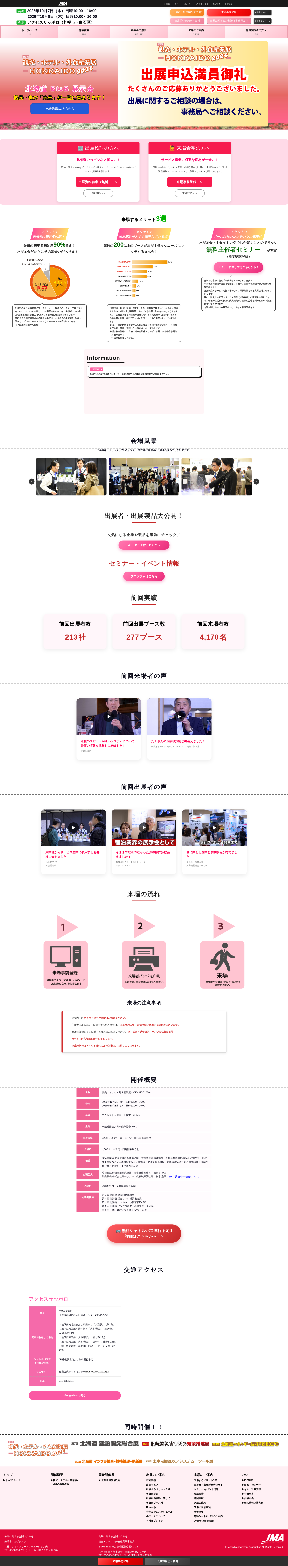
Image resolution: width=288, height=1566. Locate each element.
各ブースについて (155, 1516)
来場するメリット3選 (205, 1480)
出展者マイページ (262, 21)
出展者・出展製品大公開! (187, 12)
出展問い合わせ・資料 (187, 20)
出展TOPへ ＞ (98, 193)
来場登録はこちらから (60, 108)
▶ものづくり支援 (251, 1489)
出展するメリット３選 (158, 1489)
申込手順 (151, 1507)
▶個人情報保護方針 (252, 1502)
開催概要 (199, 1511)
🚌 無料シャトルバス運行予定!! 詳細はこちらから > (144, 1233)
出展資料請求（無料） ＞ (98, 182)
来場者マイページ (262, 12)
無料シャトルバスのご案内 (208, 1516)
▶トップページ (11, 1480)
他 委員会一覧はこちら (184, 1176)
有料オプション (154, 1520)
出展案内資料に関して (158, 1498)
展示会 (187, 4)
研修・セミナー (173, 4)
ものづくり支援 (201, 4)
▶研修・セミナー (251, 1485)
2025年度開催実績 (204, 1520)
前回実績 (151, 1480)
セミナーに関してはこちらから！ (238, 267)
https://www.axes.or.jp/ (97, 1371)
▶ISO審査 (247, 1480)
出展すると (152, 1485)
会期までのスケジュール (159, 1511)
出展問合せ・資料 (167, 1561)
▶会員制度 (248, 1494)
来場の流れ (200, 1502)
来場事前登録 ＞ (190, 182)
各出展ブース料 (154, 1502)
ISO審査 (216, 4)
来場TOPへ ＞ (189, 193)
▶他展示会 (248, 1498)
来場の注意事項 (202, 1507)
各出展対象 (152, 1494)
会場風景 (199, 1494)
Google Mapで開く (74, 1395)
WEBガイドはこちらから (144, 544)
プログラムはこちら (144, 576)
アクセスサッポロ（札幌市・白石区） (61, 22)
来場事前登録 (229, 12)
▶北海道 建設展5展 (109, 1480)
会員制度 (228, 4)
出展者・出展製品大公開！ (208, 1485)
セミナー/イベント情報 (206, 1489)
